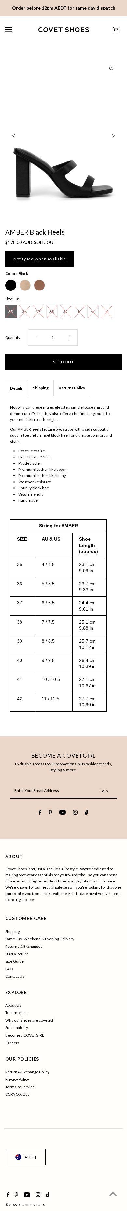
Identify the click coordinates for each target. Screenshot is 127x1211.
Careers (12, 1042)
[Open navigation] (19, 29)
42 (106, 311)
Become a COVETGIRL (24, 1035)
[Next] (113, 135)
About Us (13, 1005)
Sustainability (16, 1027)
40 (79, 311)
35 (10, 311)
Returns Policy (72, 387)
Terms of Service (20, 1086)
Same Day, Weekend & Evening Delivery (39, 938)
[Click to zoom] (111, 68)
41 (93, 311)
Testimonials (16, 1012)
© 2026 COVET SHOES (25, 1204)
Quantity (12, 337)
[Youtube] (62, 813)
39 (65, 311)
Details (16, 388)
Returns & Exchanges (23, 946)
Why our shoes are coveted (29, 1020)
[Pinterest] (50, 813)
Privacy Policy (17, 1079)
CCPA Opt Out (17, 1094)
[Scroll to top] (113, 1194)
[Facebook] (40, 813)
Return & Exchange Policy (27, 1071)
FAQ (9, 968)
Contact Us (14, 976)
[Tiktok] (86, 813)
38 (51, 311)
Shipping (41, 387)
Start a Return (17, 953)
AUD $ (30, 1156)
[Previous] (14, 135)
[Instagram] (75, 813)
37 (38, 311)
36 (24, 311)
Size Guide (14, 961)
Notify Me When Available (39, 258)
